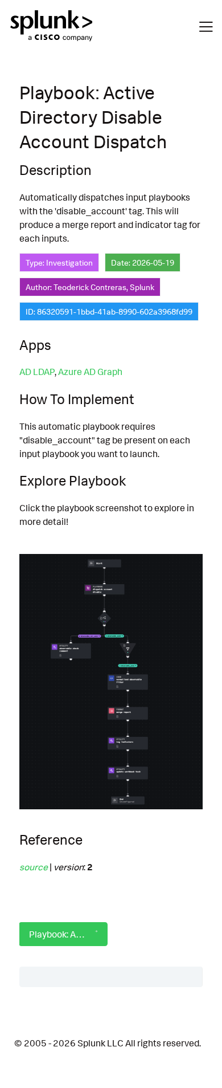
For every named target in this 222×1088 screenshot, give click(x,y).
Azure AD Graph (90, 371)
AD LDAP (37, 371)
